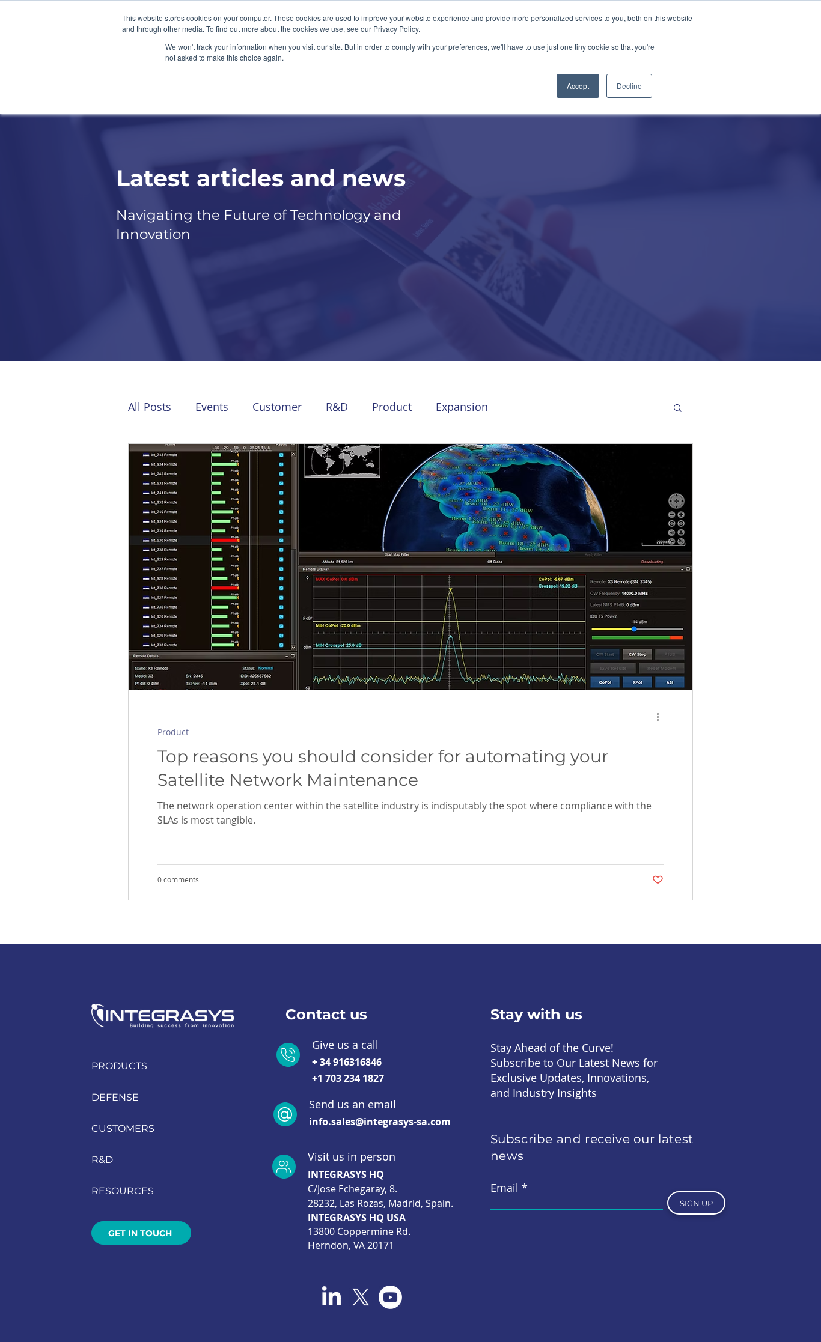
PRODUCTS (119, 1066)
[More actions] (662, 716)
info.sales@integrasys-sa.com (380, 1121)
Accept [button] (578, 85)
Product (392, 406)
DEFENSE (115, 1097)
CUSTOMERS (122, 1128)
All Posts (149, 406)
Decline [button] (629, 85)
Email (504, 1187)
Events (211, 406)
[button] (677, 408)
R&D (337, 406)
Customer (277, 406)
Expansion (462, 406)
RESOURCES (122, 1191)
